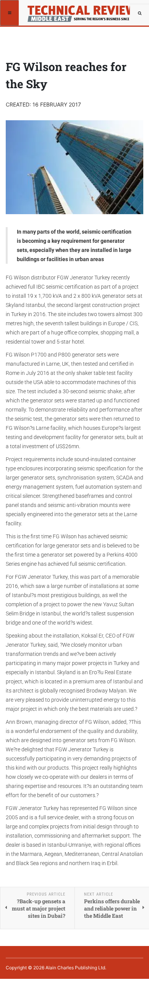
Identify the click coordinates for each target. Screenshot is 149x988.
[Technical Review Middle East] (80, 9)
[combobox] (139, 13)
